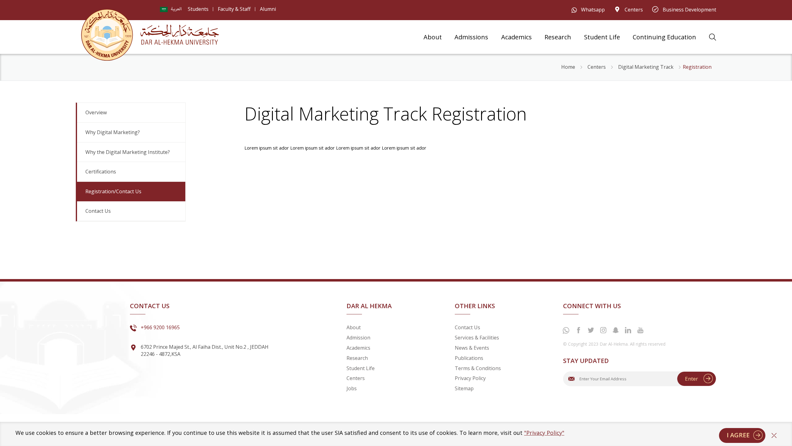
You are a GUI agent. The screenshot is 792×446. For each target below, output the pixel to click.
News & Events (472, 347)
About (433, 37)
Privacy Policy (470, 378)
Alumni (268, 9)
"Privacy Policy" (544, 432)
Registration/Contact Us (113, 191)
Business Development (688, 9)
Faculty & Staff (234, 9)
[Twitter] (591, 330)
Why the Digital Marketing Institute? (127, 152)
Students (198, 9)
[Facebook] (578, 330)
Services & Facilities (477, 337)
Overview (96, 112)
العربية (176, 9)
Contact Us (98, 211)
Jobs (351, 388)
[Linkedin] (628, 330)
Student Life (602, 37)
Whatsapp (592, 9)
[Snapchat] (615, 330)
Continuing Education (664, 37)
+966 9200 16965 (160, 327)
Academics (516, 37)
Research (557, 37)
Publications (469, 358)
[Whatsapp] (566, 331)
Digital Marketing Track (646, 66)
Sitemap (464, 388)
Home (568, 66)
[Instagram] (603, 330)
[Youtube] (640, 330)
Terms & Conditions (478, 368)
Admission (358, 337)
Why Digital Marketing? (112, 132)
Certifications (100, 171)
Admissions (471, 37)
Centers (633, 9)
